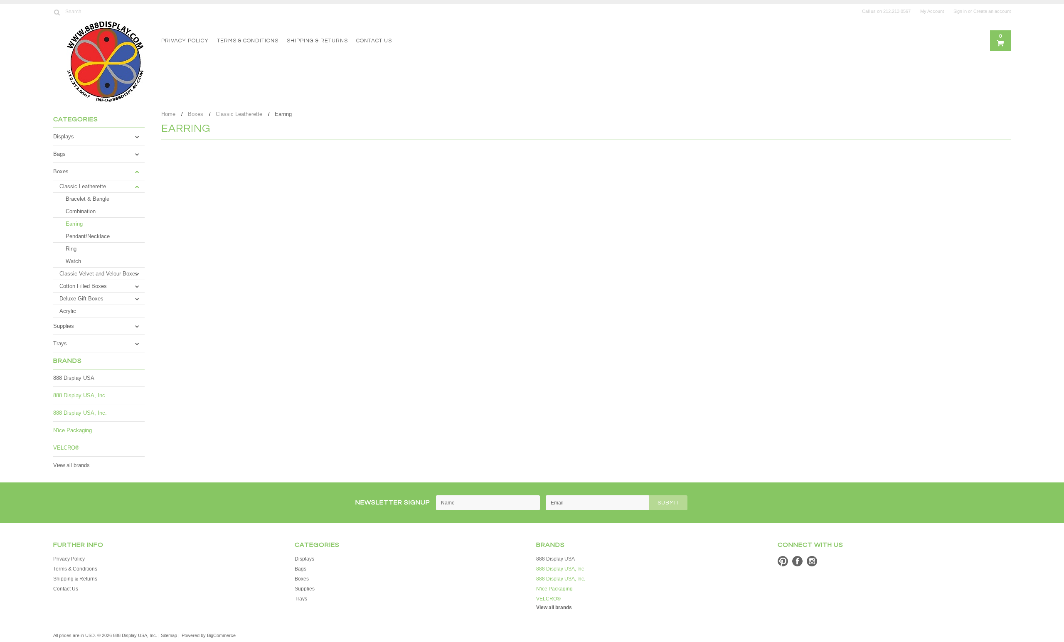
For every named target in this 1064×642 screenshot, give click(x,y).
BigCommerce (221, 635)
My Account (932, 11)
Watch (73, 261)
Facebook (797, 561)
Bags (59, 154)
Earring (74, 224)
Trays (60, 343)
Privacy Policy (185, 41)
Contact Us (374, 41)
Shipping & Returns (317, 41)
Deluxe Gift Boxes (81, 298)
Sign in (960, 11)
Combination (81, 211)
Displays (63, 136)
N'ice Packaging (72, 430)
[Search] (56, 12)
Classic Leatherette (82, 186)
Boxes (61, 171)
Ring (71, 249)
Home (168, 114)
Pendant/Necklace (88, 236)
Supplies (63, 326)
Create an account (992, 11)
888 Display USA (73, 378)
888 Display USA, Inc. (80, 413)
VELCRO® (66, 448)
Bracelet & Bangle (87, 199)
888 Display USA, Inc (79, 395)
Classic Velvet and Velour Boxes (98, 274)
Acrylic (67, 311)
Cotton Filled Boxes (83, 286)
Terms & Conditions (247, 41)
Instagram (812, 561)
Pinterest (783, 561)
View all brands (71, 465)
